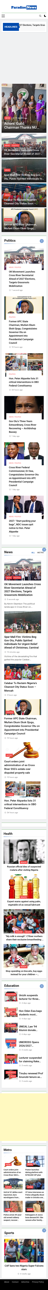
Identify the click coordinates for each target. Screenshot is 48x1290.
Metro (9, 755)
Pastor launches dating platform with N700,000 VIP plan (34, 1172)
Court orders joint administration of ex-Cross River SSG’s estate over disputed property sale (12, 1175)
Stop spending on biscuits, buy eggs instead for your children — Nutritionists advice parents (24, 974)
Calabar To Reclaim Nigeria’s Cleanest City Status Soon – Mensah (20, 203)
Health (24, 862)
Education (11, 994)
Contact (15, 1282)
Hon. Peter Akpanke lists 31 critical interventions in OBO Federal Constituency (24, 382)
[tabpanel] (24, 1257)
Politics (15, 145)
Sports (24, 1261)
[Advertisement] (24, 57)
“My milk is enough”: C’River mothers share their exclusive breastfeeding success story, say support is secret (24, 939)
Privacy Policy (38, 1282)
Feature (19, 932)
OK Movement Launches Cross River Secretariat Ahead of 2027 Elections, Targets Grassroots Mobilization (22, 278)
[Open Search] (40, 16)
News (7, 118)
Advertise (25, 1282)
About (6, 1282)
